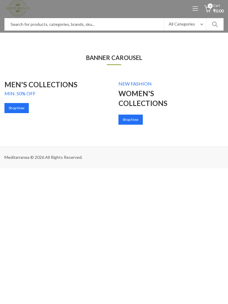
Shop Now (16, 108)
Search (215, 24)
